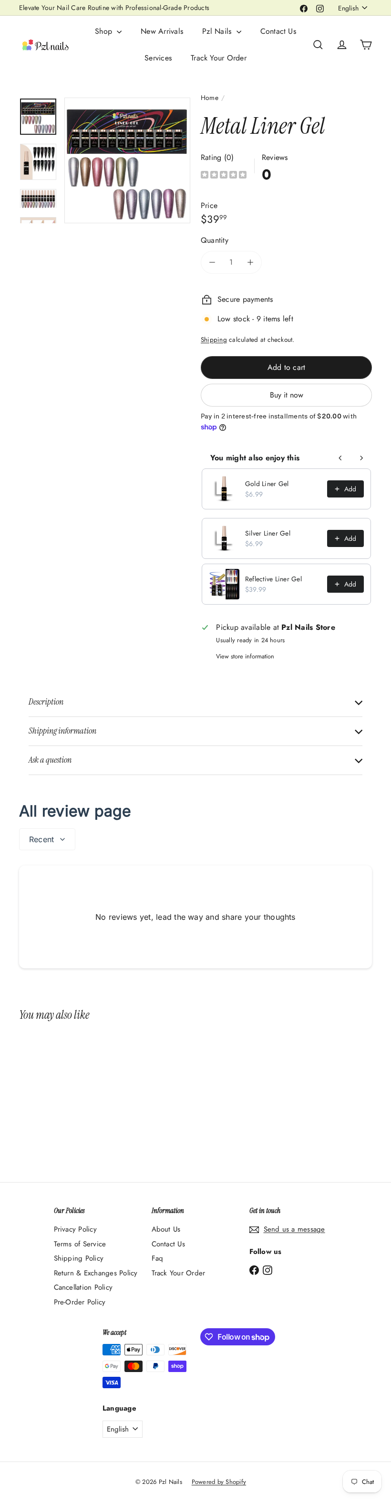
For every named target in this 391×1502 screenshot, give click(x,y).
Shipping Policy (79, 1258)
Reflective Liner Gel (273, 579)
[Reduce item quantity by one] (212, 262)
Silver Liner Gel (267, 533)
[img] (224, 176)
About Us (166, 1229)
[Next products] (361, 458)
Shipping (214, 339)
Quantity (214, 240)
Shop (104, 31)
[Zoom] (127, 160)
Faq (158, 1258)
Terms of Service (80, 1244)
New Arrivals (162, 31)
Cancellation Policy (83, 1287)
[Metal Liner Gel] (44, 1095)
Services (158, 57)
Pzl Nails (218, 31)
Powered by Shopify (219, 1481)
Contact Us (278, 31)
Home (209, 97)
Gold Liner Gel (266, 483)
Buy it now (286, 394)
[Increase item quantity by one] (250, 262)
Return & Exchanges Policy (96, 1273)
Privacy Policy (75, 1229)
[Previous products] (340, 458)
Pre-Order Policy (80, 1302)
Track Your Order (219, 57)
